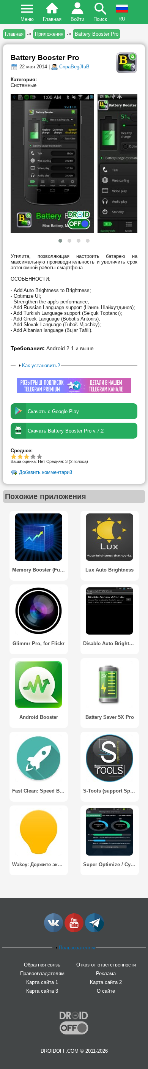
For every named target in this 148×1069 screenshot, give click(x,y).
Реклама (106, 973)
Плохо (14, 456)
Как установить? (41, 365)
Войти (77, 19)
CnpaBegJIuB (74, 66)
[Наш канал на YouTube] (74, 930)
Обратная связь (42, 965)
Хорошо (27, 456)
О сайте (106, 991)
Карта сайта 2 (106, 982)
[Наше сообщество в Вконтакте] (53, 930)
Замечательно (33, 456)
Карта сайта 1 (42, 982)
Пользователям (77, 948)
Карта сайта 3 (42, 991)
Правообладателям (42, 973)
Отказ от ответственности (106, 965)
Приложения (49, 34)
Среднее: (22, 450)
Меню (27, 19)
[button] (60, 241)
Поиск (100, 19)
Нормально (20, 456)
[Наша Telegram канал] (94, 930)
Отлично (39, 456)
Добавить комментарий (45, 472)
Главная (52, 19)
